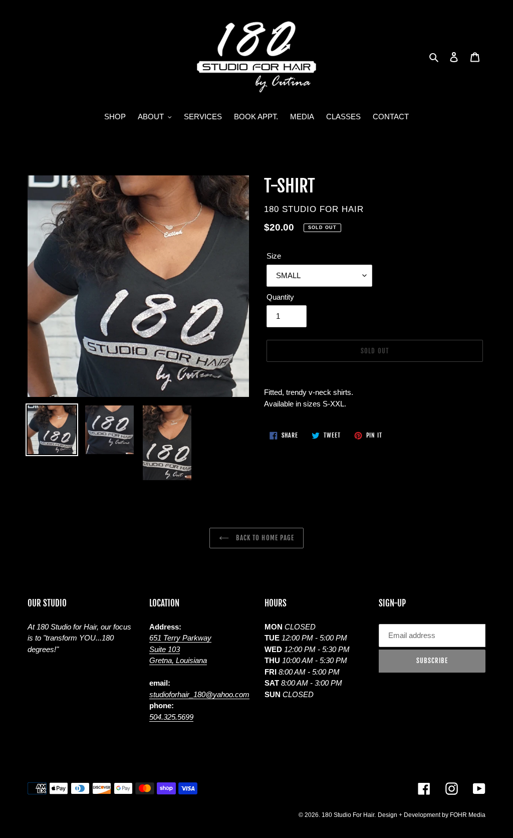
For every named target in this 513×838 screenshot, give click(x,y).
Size (274, 256)
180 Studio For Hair (348, 814)
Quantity (280, 297)
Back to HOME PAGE (264, 538)
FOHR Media (467, 814)
